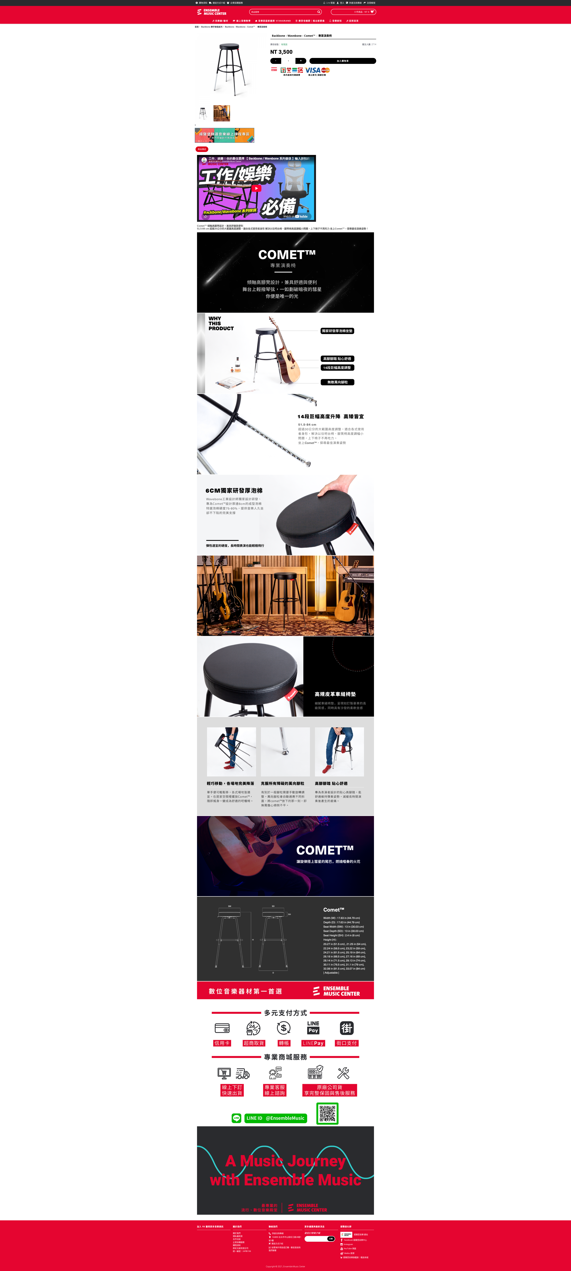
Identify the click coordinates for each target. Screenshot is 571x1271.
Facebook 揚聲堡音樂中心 (355, 1240)
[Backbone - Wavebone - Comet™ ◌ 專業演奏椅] (231, 69)
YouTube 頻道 (350, 1248)
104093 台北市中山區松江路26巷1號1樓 (285, 1239)
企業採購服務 (238, 1242)
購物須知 (237, 1245)
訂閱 (331, 1239)
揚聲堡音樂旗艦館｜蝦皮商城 (355, 1257)
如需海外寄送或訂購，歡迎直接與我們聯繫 (285, 1249)
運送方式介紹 (277, 1243)
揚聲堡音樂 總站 (361, 1234)
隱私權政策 (238, 1236)
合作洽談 (237, 1239)
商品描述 (202, 149)
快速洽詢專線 (278, 1233)
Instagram (348, 1244)
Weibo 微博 (349, 1253)
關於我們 (237, 1233)
